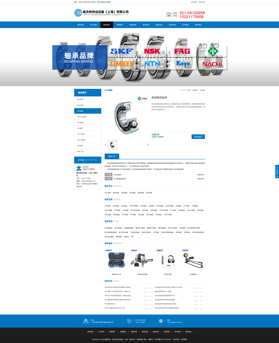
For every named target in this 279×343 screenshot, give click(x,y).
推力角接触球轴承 (111, 232)
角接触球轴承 (128, 228)
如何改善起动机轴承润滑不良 (165, 295)
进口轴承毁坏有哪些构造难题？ (165, 300)
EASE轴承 (153, 210)
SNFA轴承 (149, 214)
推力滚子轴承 (123, 232)
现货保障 (132, 193)
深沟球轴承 (117, 175)
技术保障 (149, 193)
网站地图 (202, 2)
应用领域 (172, 24)
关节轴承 (156, 232)
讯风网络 (184, 339)
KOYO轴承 (81, 134)
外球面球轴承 (135, 232)
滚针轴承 (182, 228)
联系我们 (194, 2)
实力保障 (108, 193)
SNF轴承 (141, 214)
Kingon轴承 (191, 210)
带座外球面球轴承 (167, 232)
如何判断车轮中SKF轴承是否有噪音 (167, 308)
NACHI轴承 (81, 140)
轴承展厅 (106, 24)
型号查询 (185, 24)
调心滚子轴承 (172, 228)
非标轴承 (187, 232)
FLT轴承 (173, 210)
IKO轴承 (80, 128)
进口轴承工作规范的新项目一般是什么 (118, 291)
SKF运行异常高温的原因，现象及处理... (118, 295)
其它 (132, 236)
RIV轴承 (133, 214)
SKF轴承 (80, 99)
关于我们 (93, 24)
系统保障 (124, 193)
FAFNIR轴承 (164, 210)
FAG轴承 (80, 111)
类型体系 (132, 24)
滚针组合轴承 (109, 236)
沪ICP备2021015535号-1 (163, 339)
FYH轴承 (186, 206)
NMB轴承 (116, 214)
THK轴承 (195, 206)
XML (145, 339)
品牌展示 (119, 24)
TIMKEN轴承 (81, 116)
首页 (189, 90)
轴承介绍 (111, 156)
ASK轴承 (125, 210)
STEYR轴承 (168, 214)
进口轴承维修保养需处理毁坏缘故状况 (118, 300)
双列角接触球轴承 (120, 179)
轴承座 (126, 236)
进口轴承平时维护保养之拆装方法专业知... (169, 287)
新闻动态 (146, 24)
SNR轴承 (159, 214)
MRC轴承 (108, 214)
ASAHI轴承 (108, 210)
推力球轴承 (162, 228)
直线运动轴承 (146, 232)
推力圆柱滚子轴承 (194, 228)
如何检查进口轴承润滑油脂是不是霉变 (118, 287)
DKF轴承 (145, 210)
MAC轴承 (200, 210)
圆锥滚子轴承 (151, 228)
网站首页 (80, 24)
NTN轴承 (80, 122)
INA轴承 (80, 145)
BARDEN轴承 (135, 210)
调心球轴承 (118, 228)
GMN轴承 (181, 210)
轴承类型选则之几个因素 (163, 291)
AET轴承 (117, 210)
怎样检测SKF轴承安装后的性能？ (166, 304)
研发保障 (116, 193)
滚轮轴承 (179, 232)
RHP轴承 (125, 214)
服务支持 (159, 24)
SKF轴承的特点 (110, 304)
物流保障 (141, 193)
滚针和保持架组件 (198, 232)
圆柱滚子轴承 (140, 228)
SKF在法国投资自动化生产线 (114, 308)
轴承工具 (80, 151)
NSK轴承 (80, 105)
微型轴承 (119, 236)
